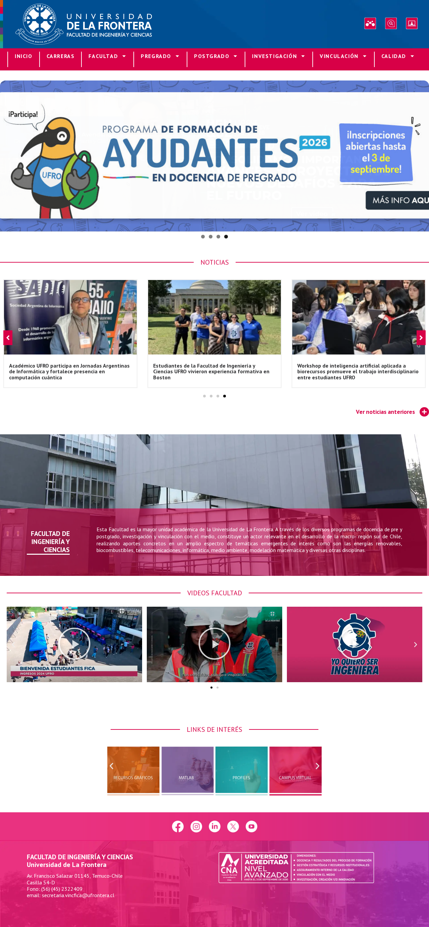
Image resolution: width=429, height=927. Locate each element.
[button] (204, 396)
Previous (8, 154)
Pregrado (156, 56)
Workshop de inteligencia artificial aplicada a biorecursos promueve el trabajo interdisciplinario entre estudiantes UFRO (213, 371)
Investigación (274, 56)
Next (421, 154)
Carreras (61, 56)
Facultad (103, 56)
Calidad (393, 56)
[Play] (74, 644)
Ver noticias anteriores (385, 412)
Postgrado (211, 56)
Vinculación (339, 56)
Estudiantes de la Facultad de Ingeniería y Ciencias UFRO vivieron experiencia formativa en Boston (67, 371)
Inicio (24, 56)
